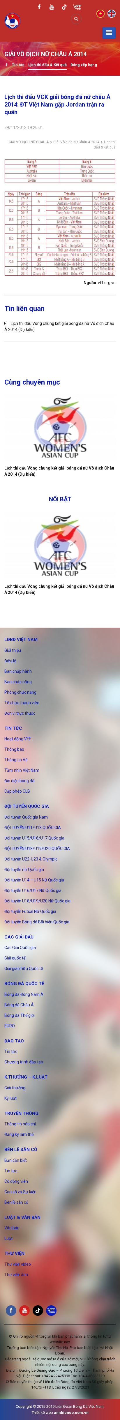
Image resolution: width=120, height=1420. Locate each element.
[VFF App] (77, 8)
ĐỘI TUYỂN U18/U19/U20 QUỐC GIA (37, 848)
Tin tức (18, 65)
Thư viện (14, 1253)
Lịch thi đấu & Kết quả (47, 65)
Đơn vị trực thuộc (19, 713)
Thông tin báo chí (20, 1124)
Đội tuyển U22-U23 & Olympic (30, 859)
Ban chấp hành (18, 671)
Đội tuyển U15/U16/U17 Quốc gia (34, 838)
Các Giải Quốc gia (20, 947)
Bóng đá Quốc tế (24, 983)
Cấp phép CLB (17, 791)
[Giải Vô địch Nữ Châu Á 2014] (6, 65)
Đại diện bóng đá (19, 780)
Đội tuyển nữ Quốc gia (24, 869)
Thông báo (14, 749)
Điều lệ (10, 660)
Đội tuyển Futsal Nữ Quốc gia (30, 911)
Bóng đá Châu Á (19, 1005)
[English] (111, 13)
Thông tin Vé (16, 759)
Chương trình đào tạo (23, 1062)
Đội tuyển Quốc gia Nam (26, 817)
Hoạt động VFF (17, 738)
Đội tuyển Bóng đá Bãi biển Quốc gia (36, 922)
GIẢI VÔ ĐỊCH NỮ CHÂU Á (29, 142)
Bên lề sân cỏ (20, 1149)
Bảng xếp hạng (83, 65)
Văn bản (12, 1228)
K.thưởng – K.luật (25, 1077)
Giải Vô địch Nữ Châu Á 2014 (76, 142)
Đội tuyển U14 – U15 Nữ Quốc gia (34, 880)
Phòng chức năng (20, 692)
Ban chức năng (18, 681)
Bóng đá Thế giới (19, 1015)
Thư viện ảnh (16, 1274)
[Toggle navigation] (109, 33)
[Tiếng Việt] (100, 13)
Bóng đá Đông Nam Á (23, 994)
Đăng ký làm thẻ (18, 1134)
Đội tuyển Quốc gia (26, 806)
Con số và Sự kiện (20, 1191)
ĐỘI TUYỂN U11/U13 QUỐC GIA (32, 827)
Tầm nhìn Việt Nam (21, 770)
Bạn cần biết (15, 1160)
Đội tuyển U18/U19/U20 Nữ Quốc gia (37, 901)
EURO (9, 1026)
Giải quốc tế (14, 958)
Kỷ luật (10, 1098)
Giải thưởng (14, 1088)
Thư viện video (17, 1264)
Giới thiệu (12, 650)
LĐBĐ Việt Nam (21, 639)
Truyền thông (21, 1113)
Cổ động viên (16, 1181)
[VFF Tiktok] (64, 8)
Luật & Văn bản (22, 1217)
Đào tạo (14, 1041)
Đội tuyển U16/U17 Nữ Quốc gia (32, 890)
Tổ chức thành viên (21, 702)
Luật (8, 1238)
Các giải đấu (18, 937)
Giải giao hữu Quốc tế (23, 968)
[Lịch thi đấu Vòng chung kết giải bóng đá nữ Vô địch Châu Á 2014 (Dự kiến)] (60, 427)
